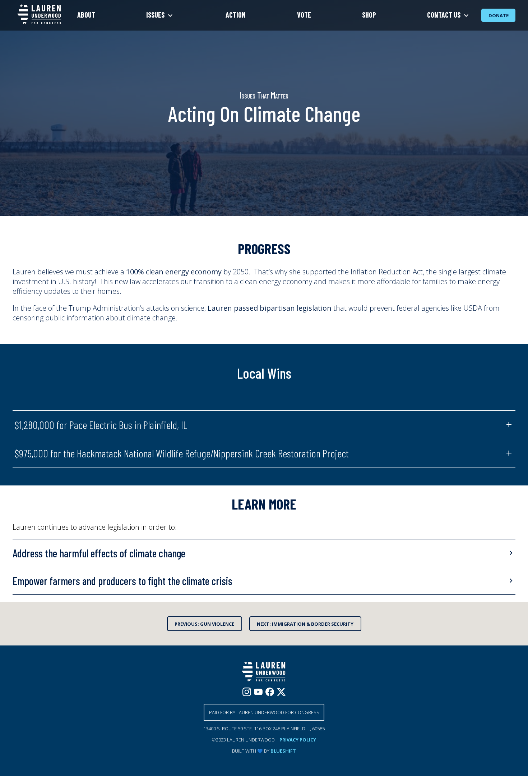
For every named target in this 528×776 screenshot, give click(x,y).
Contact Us (444, 14)
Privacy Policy (297, 739)
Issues (156, 14)
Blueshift (283, 751)
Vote (304, 14)
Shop (369, 14)
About (86, 14)
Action (236, 14)
